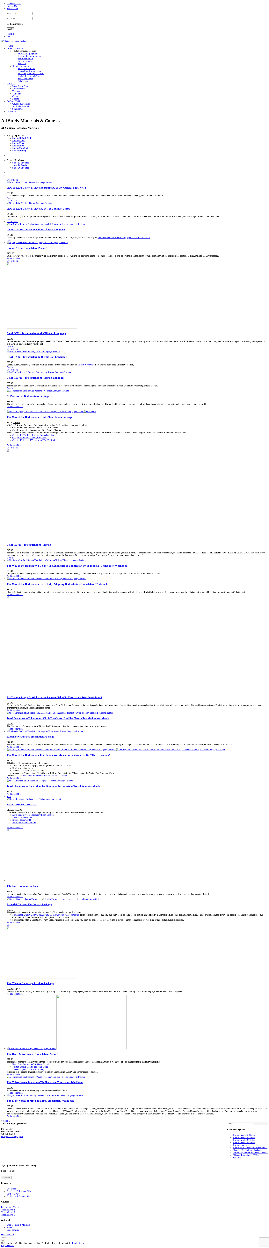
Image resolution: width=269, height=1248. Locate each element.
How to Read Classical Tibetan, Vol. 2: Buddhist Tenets (38, 208)
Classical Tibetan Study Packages (247, 1150)
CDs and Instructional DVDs (245, 1155)
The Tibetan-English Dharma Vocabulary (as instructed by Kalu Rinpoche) (45, 915)
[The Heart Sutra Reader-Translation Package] (137, 1022)
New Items (237, 1157)
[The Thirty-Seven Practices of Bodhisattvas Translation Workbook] (137, 1077)
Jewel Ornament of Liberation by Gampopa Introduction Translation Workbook (53, 786)
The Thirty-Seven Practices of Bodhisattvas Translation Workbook (45, 1082)
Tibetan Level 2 (8, 1212)
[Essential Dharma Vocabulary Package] (137, 899)
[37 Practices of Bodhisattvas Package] (137, 391)
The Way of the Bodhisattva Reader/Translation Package (39, 417)
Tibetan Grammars (241, 1145)
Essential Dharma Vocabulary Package (29, 904)
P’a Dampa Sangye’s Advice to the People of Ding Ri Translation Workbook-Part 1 (54, 697)
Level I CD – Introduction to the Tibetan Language (36, 333)
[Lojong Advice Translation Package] (137, 242)
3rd (30, 1064)
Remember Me (16, 24)
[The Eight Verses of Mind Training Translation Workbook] (137, 1095)
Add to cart (12, 258)
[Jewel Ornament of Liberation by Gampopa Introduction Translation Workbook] (137, 781)
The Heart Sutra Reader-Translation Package (33, 1053)
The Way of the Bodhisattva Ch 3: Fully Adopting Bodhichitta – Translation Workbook (57, 584)
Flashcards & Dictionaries (18, 1196)
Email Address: (8, 1171)
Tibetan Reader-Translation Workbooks (250, 1147)
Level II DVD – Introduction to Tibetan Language (35, 377)
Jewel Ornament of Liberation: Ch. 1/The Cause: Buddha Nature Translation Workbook (58, 718)
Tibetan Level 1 (8, 1210)
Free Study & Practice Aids (19, 1191)
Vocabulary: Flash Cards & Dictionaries (250, 1152)
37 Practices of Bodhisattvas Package (28, 396)
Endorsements (13, 1230)
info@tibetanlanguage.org (12, 1136)
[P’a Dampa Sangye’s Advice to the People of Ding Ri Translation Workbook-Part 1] (137, 644)
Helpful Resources (20, 66)
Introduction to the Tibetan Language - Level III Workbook (124, 237)
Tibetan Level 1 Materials (244, 1137)
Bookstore (11, 1189)
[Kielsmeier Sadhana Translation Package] (137, 731)
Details (10, 198)
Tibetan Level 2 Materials (244, 1140)
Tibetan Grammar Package (22, 885)
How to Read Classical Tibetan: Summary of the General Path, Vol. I (46, 187)
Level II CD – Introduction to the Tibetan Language (37, 356)
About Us (11, 1227)
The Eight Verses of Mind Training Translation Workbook (40, 1100)
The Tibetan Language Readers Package (30, 983)
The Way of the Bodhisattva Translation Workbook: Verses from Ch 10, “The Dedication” (58, 755)
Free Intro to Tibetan (10, 1207)
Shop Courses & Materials (18, 1225)
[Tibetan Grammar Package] (137, 855)
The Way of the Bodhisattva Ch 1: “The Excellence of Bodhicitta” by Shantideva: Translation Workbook (67, 565)
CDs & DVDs (13, 1194)
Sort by (22, 138)
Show (20, 163)
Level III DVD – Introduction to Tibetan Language (36, 229)
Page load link (7, 1245)
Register (10, 34)
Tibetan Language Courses (244, 1135)
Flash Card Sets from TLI (22, 804)
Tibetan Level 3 (8, 1215)
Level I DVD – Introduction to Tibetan (29, 544)
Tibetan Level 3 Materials (244, 1142)
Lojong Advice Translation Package (27, 247)
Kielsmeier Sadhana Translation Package (30, 736)
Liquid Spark (78, 1243)
